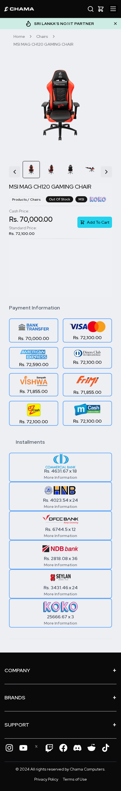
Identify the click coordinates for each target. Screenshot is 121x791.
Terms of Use (75, 779)
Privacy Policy (46, 779)
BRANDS (60, 697)
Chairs (42, 36)
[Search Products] (90, 9)
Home (19, 36)
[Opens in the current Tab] (9, 748)
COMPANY (60, 670)
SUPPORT (60, 724)
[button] (100, 8)
